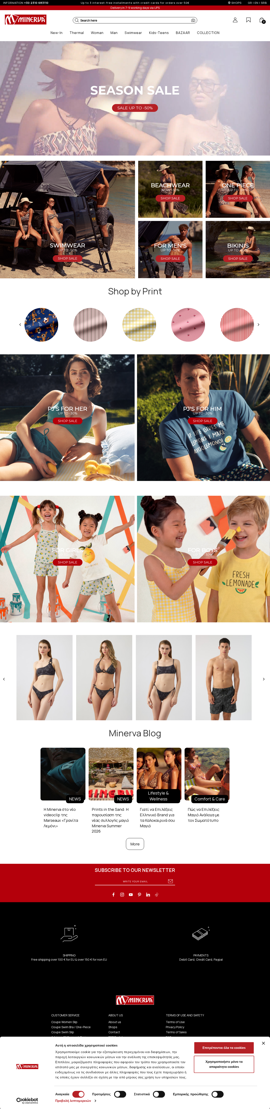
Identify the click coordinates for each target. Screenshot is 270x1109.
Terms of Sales (176, 1032)
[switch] (120, 1094)
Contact (114, 1032)
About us (114, 1022)
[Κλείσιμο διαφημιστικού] (263, 1043)
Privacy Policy (175, 1027)
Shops (112, 1027)
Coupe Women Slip (64, 1022)
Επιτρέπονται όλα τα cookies (224, 1047)
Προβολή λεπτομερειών (73, 1100)
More (135, 843)
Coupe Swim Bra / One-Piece (71, 1027)
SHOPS (236, 3)
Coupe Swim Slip (62, 1032)
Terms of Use (175, 1022)
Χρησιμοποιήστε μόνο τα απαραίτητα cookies (224, 1064)
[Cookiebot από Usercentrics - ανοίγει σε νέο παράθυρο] (27, 1101)
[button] (77, 20)
